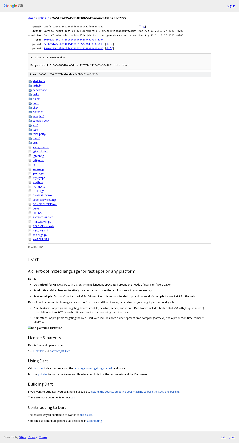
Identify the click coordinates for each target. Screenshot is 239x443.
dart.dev (38, 368)
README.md (40, 230)
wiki (73, 397)
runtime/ (38, 112)
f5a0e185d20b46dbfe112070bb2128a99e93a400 (73, 48)
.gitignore (38, 160)
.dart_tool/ (39, 81)
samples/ (38, 116)
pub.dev (42, 374)
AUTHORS (39, 186)
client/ (36, 99)
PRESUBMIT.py (42, 221)
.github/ (37, 85)
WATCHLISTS (41, 239)
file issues (86, 415)
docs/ (36, 103)
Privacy (32, 437)
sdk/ (35, 125)
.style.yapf (39, 178)
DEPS (36, 208)
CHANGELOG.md (43, 195)
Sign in (231, 6)
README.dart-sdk (43, 226)
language (79, 368)
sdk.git (43, 18)
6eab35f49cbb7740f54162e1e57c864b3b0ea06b (73, 44)
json (232, 437)
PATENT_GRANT (43, 217)
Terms (43, 437)
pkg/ (35, 107)
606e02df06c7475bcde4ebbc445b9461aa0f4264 (73, 39)
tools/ (36, 138)
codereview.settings (45, 199)
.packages (39, 173)
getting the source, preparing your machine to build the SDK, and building (135, 391)
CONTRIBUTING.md (45, 204)
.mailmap (38, 169)
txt (223, 437)
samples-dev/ (41, 120)
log (142, 26)
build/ (36, 94)
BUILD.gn (38, 191)
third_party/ (39, 134)
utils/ (35, 142)
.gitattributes (40, 151)
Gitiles (22, 437)
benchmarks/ (40, 90)
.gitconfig (38, 156)
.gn (34, 164)
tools (89, 368)
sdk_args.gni (40, 235)
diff (109, 44)
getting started (103, 368)
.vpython (38, 182)
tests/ (36, 129)
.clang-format (41, 147)
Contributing (94, 420)
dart (31, 18)
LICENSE (38, 213)
